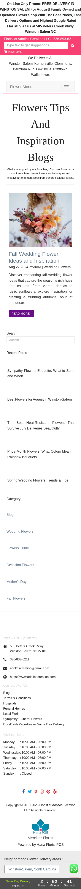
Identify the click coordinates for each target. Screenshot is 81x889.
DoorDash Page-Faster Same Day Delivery (34, 724)
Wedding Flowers (19, 531)
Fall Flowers (15, 598)
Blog (10, 514)
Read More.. (21, 313)
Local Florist (11, 713)
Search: (12, 333)
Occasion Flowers (20, 565)
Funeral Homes (14, 708)
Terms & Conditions (17, 698)
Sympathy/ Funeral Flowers (22, 719)
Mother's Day (16, 582)
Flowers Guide (17, 548)
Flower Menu (21, 87)
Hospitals (9, 703)
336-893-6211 (64, 39)
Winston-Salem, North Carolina (32, 869)
